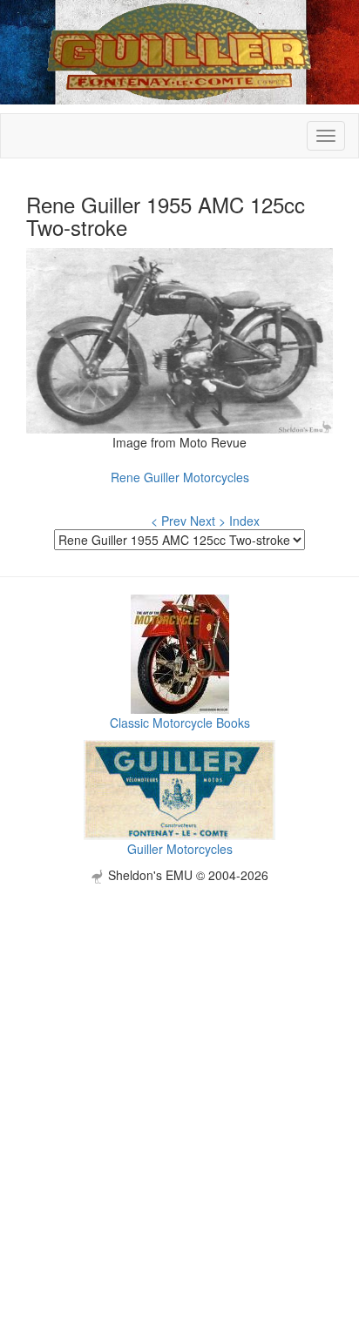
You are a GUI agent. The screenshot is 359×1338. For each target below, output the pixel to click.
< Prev (168, 520)
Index (244, 520)
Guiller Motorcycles (180, 848)
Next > (208, 520)
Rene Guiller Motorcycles (180, 477)
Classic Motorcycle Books (180, 722)
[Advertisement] (179, 1063)
